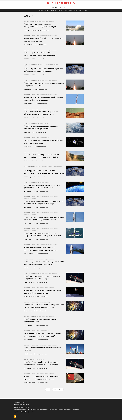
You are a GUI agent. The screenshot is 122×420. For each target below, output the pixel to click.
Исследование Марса (45, 109)
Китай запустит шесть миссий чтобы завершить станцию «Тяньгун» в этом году (42, 234)
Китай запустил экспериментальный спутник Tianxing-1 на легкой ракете (43, 98)
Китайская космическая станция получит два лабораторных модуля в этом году (43, 202)
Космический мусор (45, 137)
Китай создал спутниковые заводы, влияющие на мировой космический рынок (44, 263)
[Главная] (61, 5)
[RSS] (33, 15)
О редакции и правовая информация (23, 412)
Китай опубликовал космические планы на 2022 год (42, 349)
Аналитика (53, 10)
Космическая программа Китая (45, 21)
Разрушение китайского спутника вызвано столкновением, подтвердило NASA (42, 334)
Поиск (85, 10)
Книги (80, 10)
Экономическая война (30, 21)
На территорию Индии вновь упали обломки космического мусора (43, 141)
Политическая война (29, 166)
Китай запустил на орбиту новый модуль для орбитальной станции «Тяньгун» (43, 70)
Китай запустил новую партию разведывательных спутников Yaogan (40, 25)
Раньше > (57, 390)
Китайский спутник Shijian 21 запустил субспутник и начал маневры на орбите (41, 363)
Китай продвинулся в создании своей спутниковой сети (40, 320)
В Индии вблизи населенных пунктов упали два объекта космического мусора (43, 186)
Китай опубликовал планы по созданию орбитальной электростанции (41, 127)
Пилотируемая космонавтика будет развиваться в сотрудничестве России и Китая (44, 172)
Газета (75, 10)
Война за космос (44, 123)
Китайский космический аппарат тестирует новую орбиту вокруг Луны (43, 291)
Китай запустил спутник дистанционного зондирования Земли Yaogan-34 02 (42, 277)
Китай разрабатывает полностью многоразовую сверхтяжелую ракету (40, 54)
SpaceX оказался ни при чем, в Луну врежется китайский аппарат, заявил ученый (44, 306)
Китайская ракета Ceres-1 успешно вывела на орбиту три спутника (43, 39)
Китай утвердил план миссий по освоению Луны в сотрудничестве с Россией (42, 377)
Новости (41, 10)
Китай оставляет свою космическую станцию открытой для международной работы (44, 218)
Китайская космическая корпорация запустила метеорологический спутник (41, 248)
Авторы (60, 10)
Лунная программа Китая (47, 287)
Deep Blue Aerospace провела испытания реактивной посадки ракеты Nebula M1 (41, 156)
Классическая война (29, 359)
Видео (47, 10)
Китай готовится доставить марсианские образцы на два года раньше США (41, 113)
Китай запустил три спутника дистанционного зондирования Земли (44, 84)
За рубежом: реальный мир (31, 35)
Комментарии (68, 10)
